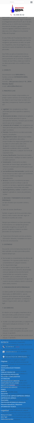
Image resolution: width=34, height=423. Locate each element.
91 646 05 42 (19, 15)
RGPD (17, 347)
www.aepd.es (14, 385)
